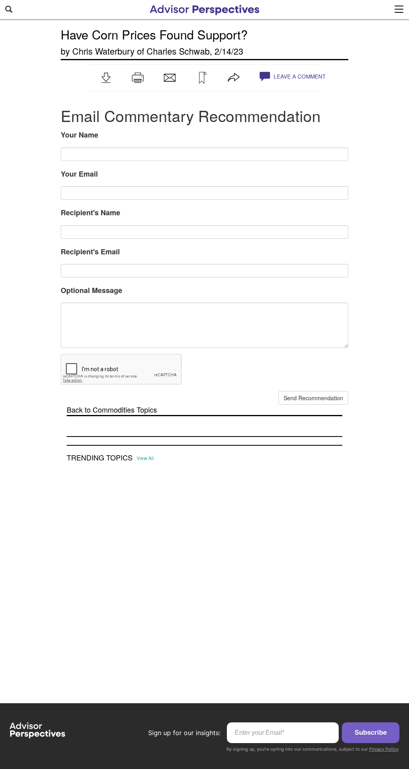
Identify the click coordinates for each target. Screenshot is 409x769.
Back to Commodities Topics (112, 410)
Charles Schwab (178, 51)
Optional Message (91, 290)
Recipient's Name (90, 212)
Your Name (79, 135)
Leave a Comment (299, 76)
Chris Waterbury (103, 51)
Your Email (79, 174)
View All (145, 458)
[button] (106, 78)
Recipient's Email (90, 251)
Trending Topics (100, 458)
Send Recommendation (313, 398)
